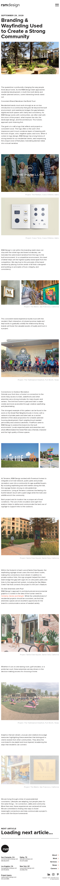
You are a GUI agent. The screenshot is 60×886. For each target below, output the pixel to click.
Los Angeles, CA (7, 866)
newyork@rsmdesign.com (27, 868)
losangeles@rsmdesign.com (9, 868)
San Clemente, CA (8, 857)
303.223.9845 (5, 879)
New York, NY (25, 866)
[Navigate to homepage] (10, 5)
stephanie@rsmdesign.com (8, 877)
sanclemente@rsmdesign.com (9, 859)
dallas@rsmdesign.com (26, 859)
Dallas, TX (23, 857)
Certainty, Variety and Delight (12, 596)
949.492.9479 (5, 861)
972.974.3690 (24, 861)
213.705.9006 (5, 870)
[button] (57, 5)
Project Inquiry (6, 875)
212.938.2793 (23, 870)
